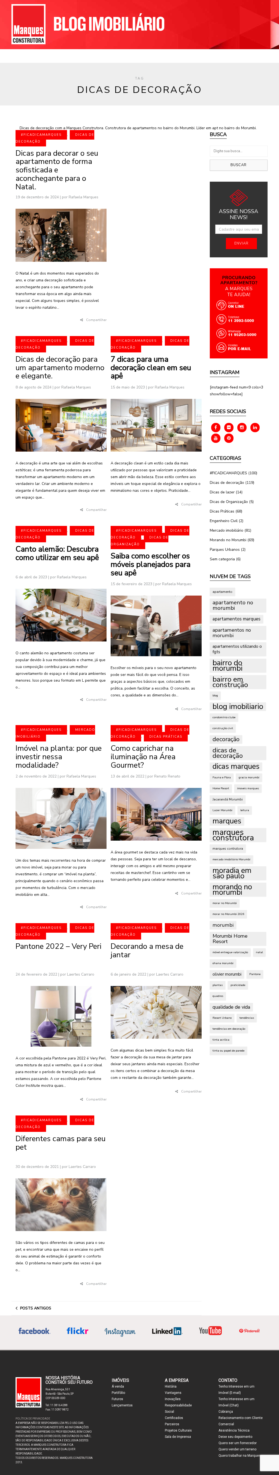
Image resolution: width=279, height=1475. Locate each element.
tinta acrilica (221, 1040)
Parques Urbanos (225, 549)
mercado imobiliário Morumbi (231, 859)
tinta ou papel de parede (228, 1051)
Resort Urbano (222, 1018)
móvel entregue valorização (230, 952)
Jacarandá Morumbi (228, 799)
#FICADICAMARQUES (41, 135)
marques (227, 821)
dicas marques (236, 766)
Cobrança (226, 1412)
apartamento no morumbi (233, 605)
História (171, 1386)
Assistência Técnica (234, 1430)
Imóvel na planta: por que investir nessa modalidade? (59, 756)
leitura (244, 810)
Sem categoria (222, 559)
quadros (218, 996)
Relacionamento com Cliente (241, 1418)
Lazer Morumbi (222, 810)
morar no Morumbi (225, 903)
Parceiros (172, 1424)
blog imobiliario (238, 706)
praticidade (238, 985)
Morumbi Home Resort (230, 938)
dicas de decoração (228, 753)
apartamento (222, 592)
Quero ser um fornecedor (238, 1443)
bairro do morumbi (227, 665)
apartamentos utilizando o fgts (237, 649)
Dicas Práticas (165, 737)
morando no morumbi (232, 889)
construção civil (223, 728)
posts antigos (35, 1308)
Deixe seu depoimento (235, 1437)
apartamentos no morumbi (232, 633)
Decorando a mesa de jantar (147, 950)
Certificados (174, 1418)
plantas (218, 985)
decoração (226, 739)
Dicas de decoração (227, 482)
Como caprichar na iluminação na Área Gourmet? (143, 756)
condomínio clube (224, 717)
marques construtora (233, 835)
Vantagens (173, 1393)
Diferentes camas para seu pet (60, 1143)
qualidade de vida (231, 1007)
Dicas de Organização (139, 540)
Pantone (254, 974)
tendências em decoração (229, 1029)
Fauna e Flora (222, 777)
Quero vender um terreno (237, 1449)
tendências (246, 1018)
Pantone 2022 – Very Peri (58, 946)
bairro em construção (230, 682)
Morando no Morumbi (228, 540)
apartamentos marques (236, 619)
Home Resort (221, 788)
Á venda (118, 1386)
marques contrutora (228, 848)
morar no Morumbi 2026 (228, 914)
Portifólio (118, 1393)
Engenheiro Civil (224, 520)
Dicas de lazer (222, 492)
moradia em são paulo (232, 873)
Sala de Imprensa (178, 1437)
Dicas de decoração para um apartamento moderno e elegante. (60, 367)
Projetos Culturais (178, 1430)
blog (215, 695)
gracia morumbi (249, 777)
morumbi (223, 925)
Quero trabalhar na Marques (240, 1456)
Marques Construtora (57, 24)
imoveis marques (248, 788)
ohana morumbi (223, 963)
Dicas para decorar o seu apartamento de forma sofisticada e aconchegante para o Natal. (57, 170)
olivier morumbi (227, 974)
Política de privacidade (33, 1418)
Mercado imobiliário (226, 530)
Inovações (173, 1399)
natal (259, 952)
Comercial (226, 1424)
